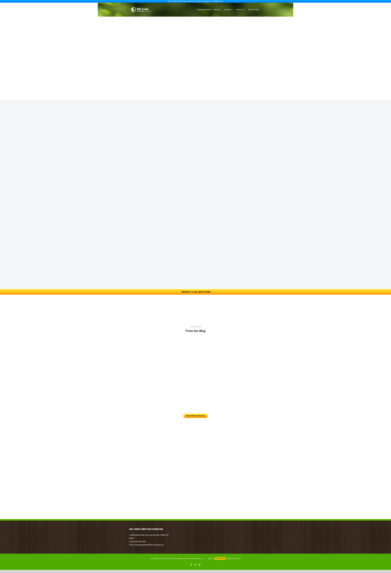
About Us (211, 558)
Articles (238, 558)
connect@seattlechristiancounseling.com (149, 545)
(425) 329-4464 (140, 542)
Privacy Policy (220, 558)
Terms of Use (231, 558)
